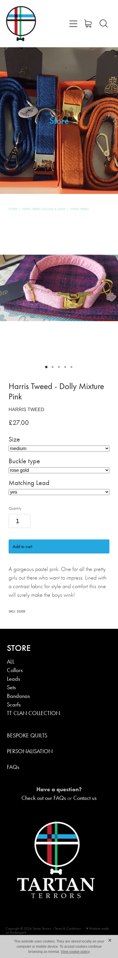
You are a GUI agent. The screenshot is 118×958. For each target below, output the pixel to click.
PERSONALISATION (30, 751)
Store (13, 209)
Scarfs (14, 704)
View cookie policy (75, 952)
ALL (10, 661)
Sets (11, 687)
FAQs (13, 766)
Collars (15, 670)
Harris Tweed (79, 209)
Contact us (85, 797)
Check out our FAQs (43, 797)
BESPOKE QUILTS (27, 735)
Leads (13, 678)
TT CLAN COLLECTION (33, 713)
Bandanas (18, 695)
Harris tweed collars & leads (43, 209)
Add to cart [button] (22, 546)
